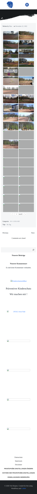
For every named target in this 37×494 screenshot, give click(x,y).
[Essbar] (18, 410)
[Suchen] (33, 250)
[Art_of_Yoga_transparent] (18, 381)
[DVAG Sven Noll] (18, 322)
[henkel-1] (18, 351)
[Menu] (27, 4)
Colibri (23, 488)
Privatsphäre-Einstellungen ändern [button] (18, 469)
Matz (10, 26)
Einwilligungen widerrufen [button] (18, 477)
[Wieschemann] (18, 439)
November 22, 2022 (21, 26)
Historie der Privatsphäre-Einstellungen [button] (18, 473)
